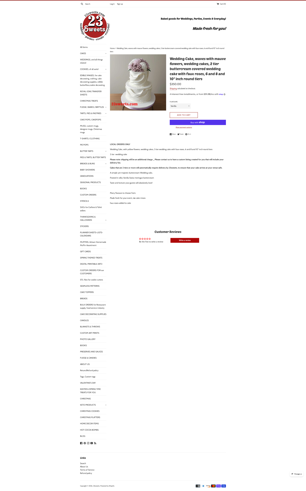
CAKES (93, 53)
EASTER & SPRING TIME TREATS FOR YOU (90, 390)
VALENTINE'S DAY (88, 383)
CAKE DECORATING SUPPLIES (93, 314)
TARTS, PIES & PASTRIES (93, 113)
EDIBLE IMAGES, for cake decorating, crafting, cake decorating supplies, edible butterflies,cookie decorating (92, 80)
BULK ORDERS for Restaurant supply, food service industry (93, 306)
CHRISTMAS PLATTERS (90, 417)
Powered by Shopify (107, 486)
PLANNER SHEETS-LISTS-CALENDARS (91, 234)
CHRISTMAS (85, 398)
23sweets (96, 486)
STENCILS (84, 201)
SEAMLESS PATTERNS (89, 286)
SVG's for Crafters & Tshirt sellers (91, 209)
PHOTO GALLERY (88, 339)
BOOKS (83, 188)
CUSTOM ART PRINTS (89, 333)
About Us (84, 466)
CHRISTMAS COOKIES (89, 411)
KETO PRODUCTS (93, 405)
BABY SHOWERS (87, 170)
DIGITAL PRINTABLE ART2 (91, 264)
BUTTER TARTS (93, 151)
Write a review (185, 240)
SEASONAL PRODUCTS (90, 182)
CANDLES (84, 320)
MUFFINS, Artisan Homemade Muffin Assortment (93, 243)
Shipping (173, 88)
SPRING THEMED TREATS (91, 258)
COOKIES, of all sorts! (93, 69)
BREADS (83, 298)
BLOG (82, 436)
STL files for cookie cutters (91, 280)
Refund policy (86, 473)
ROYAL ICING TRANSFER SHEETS (90, 93)
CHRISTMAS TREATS (89, 101)
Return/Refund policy (89, 370)
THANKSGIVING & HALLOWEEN (93, 218)
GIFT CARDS (85, 251)
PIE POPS (84, 145)
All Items (84, 47)
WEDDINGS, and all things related (91, 61)
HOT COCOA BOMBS (89, 430)
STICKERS (84, 226)
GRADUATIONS (86, 176)
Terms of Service (87, 470)
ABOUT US (85, 364)
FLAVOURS (174, 102)
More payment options (184, 127)
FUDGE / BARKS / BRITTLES (93, 107)
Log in (112, 4)
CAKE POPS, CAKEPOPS (90, 119)
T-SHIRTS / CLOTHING (90, 138)
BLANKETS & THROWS (90, 326)
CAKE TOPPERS (87, 292)
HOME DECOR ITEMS (89, 423)
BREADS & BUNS (93, 163)
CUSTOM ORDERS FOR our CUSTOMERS (92, 272)
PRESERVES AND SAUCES (91, 351)
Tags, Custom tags (87, 376)
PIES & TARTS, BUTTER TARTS (93, 157)
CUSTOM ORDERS (88, 195)
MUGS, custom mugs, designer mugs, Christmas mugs (91, 129)
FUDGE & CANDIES (88, 358)
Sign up (120, 4)
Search (83, 463)
